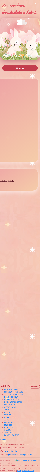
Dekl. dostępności (13, 402)
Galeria (7, 430)
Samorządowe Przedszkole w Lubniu (19, 8)
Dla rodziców (11, 397)
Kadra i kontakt (11, 435)
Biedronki (8, 422)
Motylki (8, 425)
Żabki (6, 420)
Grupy (7, 412)
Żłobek (7, 410)
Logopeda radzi (11, 389)
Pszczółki (8, 427)
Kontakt (3, 439)
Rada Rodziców (11, 399)
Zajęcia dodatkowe (13, 394)
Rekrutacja (9, 405)
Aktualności (10, 407)
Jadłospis (9, 432)
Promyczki (9, 415)
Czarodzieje (10, 417)
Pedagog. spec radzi (13, 392)
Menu (21, 68)
